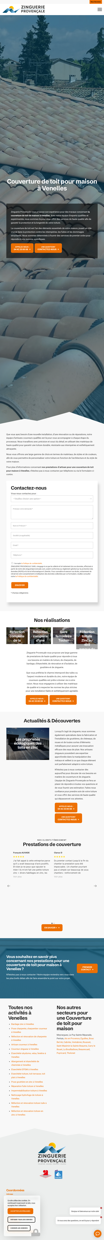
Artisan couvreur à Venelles (24, 1002)
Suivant (43, 744)
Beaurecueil (84, 1006)
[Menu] (98, 9)
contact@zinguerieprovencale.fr (20, 1189)
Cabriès (67, 999)
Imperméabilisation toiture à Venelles (29, 1048)
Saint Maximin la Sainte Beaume (72, 1003)
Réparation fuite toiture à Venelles (27, 1043)
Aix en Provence (72, 996)
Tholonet (71, 1010)
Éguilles (84, 996)
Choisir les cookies (19, 1228)
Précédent (12, 744)
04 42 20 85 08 (13, 1179)
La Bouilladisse (70, 1006)
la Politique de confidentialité (31, 563)
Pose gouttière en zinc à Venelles (27, 1039)
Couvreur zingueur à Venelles (25, 1006)
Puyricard (61, 1010)
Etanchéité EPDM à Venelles (24, 1026)
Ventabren (77, 999)
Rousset (87, 999)
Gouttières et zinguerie (16, 1230)
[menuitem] (95, 2)
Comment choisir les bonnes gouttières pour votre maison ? (27, 743)
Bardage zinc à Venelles (22, 981)
